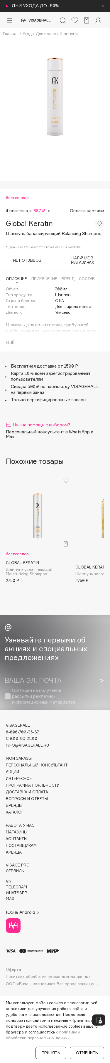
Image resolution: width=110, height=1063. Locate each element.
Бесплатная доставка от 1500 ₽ (44, 366)
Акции (12, 772)
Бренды (14, 805)
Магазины (16, 832)
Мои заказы (19, 758)
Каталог (15, 812)
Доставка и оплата (27, 792)
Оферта (13, 969)
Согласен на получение (43, 696)
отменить (87, 1052)
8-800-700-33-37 (22, 732)
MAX (10, 899)
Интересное (19, 778)
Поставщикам (21, 845)
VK (8, 881)
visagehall (18, 725)
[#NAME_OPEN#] (98, 1020)
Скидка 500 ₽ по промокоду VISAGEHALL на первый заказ (55, 389)
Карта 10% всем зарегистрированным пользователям (50, 376)
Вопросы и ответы (27, 799)
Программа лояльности (33, 785)
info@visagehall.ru (27, 745)
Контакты (16, 839)
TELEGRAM (16, 887)
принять (51, 1052)
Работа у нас (20, 825)
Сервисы (15, 871)
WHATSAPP (16, 893)
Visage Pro (18, 865)
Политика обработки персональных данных (48, 976)
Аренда (14, 852)
